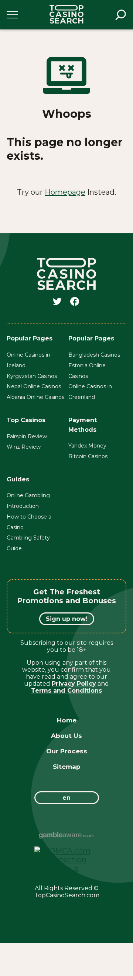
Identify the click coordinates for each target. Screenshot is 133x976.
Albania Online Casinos (35, 397)
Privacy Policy (74, 683)
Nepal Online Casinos (34, 386)
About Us (66, 735)
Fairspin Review (27, 436)
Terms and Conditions (66, 690)
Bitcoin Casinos (88, 456)
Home (66, 720)
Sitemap (67, 766)
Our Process (66, 751)
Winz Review (24, 446)
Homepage (65, 192)
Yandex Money (87, 445)
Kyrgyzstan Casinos (32, 376)
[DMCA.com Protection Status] (66, 868)
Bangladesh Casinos (94, 354)
